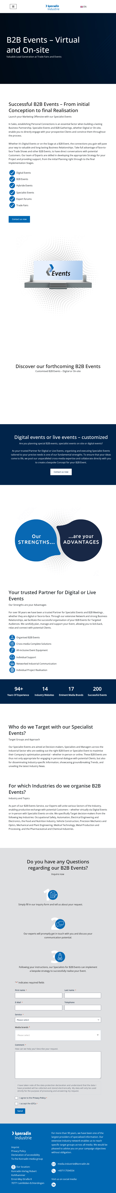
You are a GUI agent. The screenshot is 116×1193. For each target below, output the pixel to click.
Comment (20, 1044)
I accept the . (28, 1103)
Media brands (22, 1027)
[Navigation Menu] (13, 6)
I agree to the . (33, 1097)
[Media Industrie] (52, 8)
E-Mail (19, 1002)
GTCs (33, 1103)
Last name (70, 990)
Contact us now (19, 219)
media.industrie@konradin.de (73, 1163)
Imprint (15, 1147)
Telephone (70, 1002)
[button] (58, 1035)
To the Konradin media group (27, 1158)
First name (21, 990)
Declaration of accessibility (25, 1154)
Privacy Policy (39, 1097)
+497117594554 (65, 1170)
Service (19, 1014)
